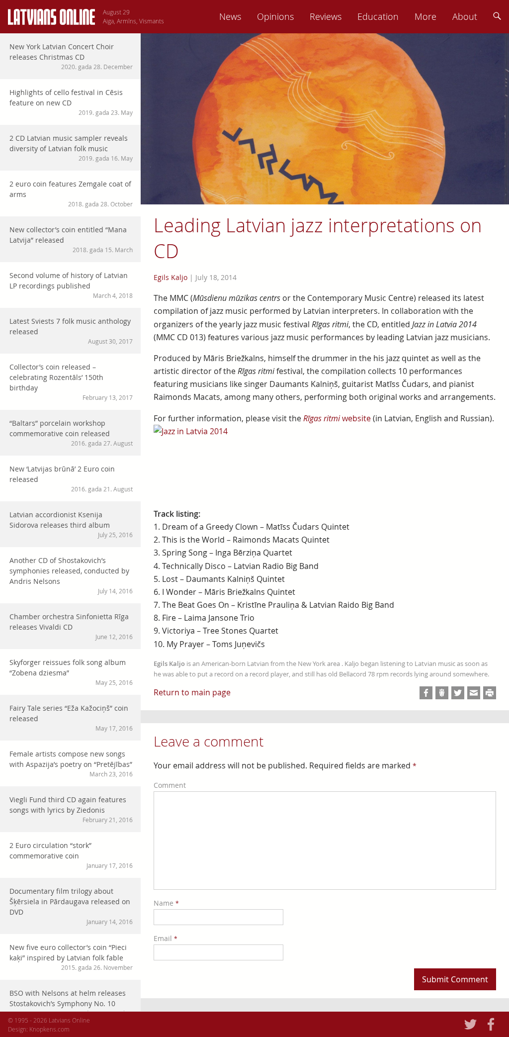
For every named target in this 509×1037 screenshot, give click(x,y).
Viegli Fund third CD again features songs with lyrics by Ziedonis (71, 809)
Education (378, 16)
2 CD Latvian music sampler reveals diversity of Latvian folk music (71, 147)
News (230, 16)
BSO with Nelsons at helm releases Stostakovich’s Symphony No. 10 (71, 1002)
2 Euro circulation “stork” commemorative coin (71, 855)
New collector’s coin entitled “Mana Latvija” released (71, 239)
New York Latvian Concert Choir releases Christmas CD (71, 56)
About (464, 16)
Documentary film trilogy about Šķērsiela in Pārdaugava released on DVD (71, 906)
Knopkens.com (49, 1029)
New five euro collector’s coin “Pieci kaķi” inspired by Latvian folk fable (71, 957)
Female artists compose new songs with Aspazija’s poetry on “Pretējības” (71, 763)
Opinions (275, 16)
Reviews (325, 16)
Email (165, 938)
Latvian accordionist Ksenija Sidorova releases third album (71, 524)
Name (166, 903)
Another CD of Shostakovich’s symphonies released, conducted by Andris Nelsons (71, 575)
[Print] (489, 692)
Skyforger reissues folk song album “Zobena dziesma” (71, 672)
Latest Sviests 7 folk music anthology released (71, 330)
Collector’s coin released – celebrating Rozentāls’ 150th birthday (71, 381)
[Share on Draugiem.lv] (441, 692)
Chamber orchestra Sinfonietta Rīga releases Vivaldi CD (71, 626)
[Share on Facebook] (426, 692)
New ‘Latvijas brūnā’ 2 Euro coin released (71, 478)
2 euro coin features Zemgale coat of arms (71, 193)
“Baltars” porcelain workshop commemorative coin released (71, 432)
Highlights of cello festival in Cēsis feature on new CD (71, 102)
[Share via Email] (473, 692)
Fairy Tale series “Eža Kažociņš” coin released (71, 717)
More (425, 16)
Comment (170, 785)
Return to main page (192, 692)
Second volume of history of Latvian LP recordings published (71, 285)
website (337, 418)
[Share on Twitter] (457, 692)
